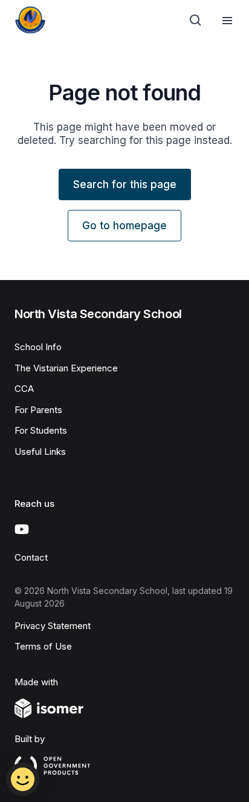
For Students (41, 430)
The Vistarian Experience (66, 368)
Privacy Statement (53, 625)
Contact (31, 557)
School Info (38, 347)
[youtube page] (22, 529)
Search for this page (124, 184)
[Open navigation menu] (227, 20)
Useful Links (40, 451)
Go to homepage (124, 226)
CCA (24, 388)
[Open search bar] (195, 20)
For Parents (38, 410)
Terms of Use (43, 646)
